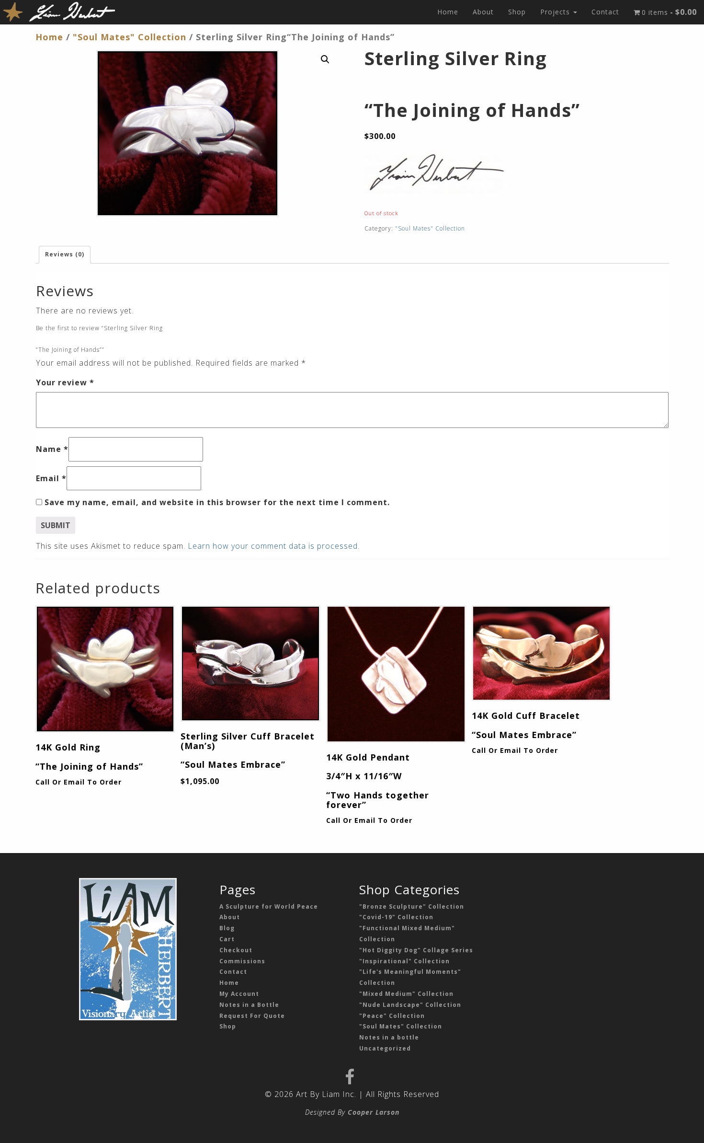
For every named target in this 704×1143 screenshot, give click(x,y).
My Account (239, 994)
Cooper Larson (373, 1112)
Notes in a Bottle (249, 1005)
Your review (65, 382)
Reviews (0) (64, 254)
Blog (227, 928)
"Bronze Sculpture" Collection (411, 906)
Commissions (242, 961)
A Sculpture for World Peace (268, 906)
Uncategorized (385, 1048)
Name (52, 449)
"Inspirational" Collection (404, 961)
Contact (605, 11)
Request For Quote (252, 1016)
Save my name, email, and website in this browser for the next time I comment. (217, 502)
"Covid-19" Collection (396, 917)
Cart (227, 939)
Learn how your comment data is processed (273, 546)
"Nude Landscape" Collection (410, 1005)
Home (447, 11)
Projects (556, 11)
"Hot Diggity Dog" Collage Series (416, 950)
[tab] (65, 255)
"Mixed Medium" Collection (406, 994)
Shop (517, 11)
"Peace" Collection (392, 1016)
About (483, 11)
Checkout (235, 950)
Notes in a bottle (389, 1037)
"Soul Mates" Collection (129, 37)
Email (51, 478)
